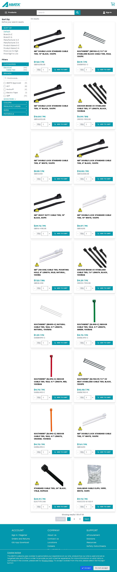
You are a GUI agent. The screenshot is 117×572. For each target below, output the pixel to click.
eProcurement (93, 535)
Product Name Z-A (11, 48)
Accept (87, 568)
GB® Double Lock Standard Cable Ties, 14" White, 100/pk (94, 216)
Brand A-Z (8, 34)
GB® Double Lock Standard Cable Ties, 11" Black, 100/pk (51, 107)
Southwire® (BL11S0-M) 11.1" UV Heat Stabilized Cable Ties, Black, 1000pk (94, 381)
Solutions (91, 539)
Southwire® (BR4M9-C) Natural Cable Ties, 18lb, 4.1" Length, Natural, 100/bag (49, 327)
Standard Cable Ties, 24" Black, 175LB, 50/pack (50, 489)
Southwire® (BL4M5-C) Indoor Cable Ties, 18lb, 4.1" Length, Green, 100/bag (92, 327)
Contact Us (53, 539)
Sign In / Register (19, 535)
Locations (52, 542)
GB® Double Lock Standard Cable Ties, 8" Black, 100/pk (94, 162)
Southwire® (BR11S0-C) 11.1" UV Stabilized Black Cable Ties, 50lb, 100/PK (94, 53)
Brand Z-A (8, 37)
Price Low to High (11, 51)
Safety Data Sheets (96, 546)
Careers (51, 546)
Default (7, 32)
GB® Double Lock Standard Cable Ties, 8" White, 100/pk (51, 162)
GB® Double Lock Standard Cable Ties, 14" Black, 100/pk (51, 52)
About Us (52, 535)
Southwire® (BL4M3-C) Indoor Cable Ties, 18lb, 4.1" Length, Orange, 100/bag (49, 436)
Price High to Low (11, 54)
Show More (9, 99)
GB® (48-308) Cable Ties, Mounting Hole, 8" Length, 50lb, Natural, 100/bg (51, 272)
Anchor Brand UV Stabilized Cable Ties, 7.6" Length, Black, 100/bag (92, 272)
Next (87, 519)
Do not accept (101, 568)
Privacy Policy (47, 561)
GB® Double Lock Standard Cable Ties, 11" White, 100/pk (94, 435)
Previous (60, 519)
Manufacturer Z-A (11, 43)
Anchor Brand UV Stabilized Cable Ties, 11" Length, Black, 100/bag (92, 108)
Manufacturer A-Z (11, 40)
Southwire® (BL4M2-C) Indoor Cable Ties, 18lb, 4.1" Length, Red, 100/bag (50, 381)
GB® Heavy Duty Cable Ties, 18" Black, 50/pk (49, 216)
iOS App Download (20, 542)
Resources (91, 542)
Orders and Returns (21, 539)
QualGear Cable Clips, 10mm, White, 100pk (91, 489)
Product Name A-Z (11, 45)
